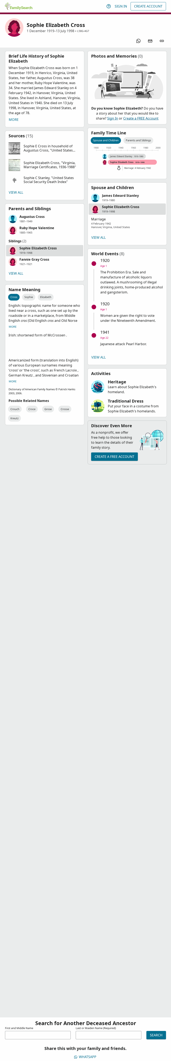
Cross (13, 297)
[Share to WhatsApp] (138, 41)
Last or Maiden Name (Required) (96, 1028)
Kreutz (14, 418)
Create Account (148, 6)
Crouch (14, 409)
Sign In (121, 6)
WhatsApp (87, 1057)
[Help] (108, 6)
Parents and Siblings (138, 140)
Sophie (28, 297)
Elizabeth (45, 297)
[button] (44, 148)
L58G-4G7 (83, 31)
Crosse (65, 409)
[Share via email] (150, 41)
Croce (31, 409)
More (14, 119)
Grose (48, 409)
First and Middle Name (19, 1028)
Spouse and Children (106, 140)
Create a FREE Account (140, 118)
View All (16, 192)
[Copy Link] (162, 41)
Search (156, 1035)
